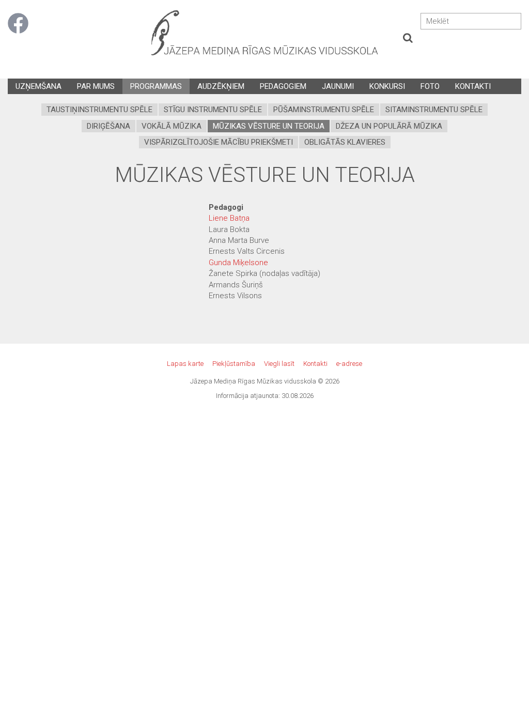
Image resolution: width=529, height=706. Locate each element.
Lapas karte (185, 363)
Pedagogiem (283, 86)
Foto (430, 86)
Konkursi (387, 86)
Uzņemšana (38, 86)
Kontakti (473, 86)
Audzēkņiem (220, 86)
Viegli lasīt (279, 363)
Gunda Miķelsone (238, 262)
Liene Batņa (229, 218)
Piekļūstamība (233, 363)
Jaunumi (338, 86)
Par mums (96, 86)
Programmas (156, 86)
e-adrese (349, 363)
